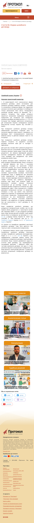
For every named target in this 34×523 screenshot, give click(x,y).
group (21, 395)
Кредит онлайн (7, 511)
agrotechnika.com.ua (7, 480)
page (8, 395)
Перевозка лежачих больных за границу (17, 479)
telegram (8, 399)
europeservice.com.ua (7, 484)
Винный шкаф (16, 468)
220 (19, 235)
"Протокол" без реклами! (10, 499)
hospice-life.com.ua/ (17, 474)
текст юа (5, 488)
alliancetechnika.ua (7, 471)
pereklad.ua (15, 472)
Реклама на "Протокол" (10, 496)
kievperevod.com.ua (7, 490)
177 (31, 218)
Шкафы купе (15, 481)
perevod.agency (6, 482)
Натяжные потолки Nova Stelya (18, 486)
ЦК (4, 217)
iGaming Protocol (8, 513)
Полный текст (6, 451)
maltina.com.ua (16, 488)
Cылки (14, 490)
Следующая (26, 83)
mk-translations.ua (7, 486)
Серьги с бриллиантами (6, 468)
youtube (8, 404)
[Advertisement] (17, 47)
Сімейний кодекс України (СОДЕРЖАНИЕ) (14, 65)
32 (2, 217)
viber (21, 399)
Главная (5, 21)
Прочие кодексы (6, 68)
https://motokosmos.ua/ (8, 476)
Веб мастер (5, 474)
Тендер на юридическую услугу (12, 503)
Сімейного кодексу (7, 220)
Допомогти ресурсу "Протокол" (12, 508)
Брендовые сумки (17, 483)
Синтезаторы (6, 478)
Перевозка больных (17, 476)
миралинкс (5, 473)
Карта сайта (6, 501)
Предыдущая (7, 83)
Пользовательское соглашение (12, 506)
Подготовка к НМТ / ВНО (18, 470)
